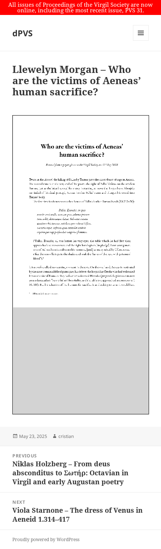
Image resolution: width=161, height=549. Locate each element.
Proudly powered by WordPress (45, 539)
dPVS (22, 33)
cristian (66, 436)
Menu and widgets (141, 40)
